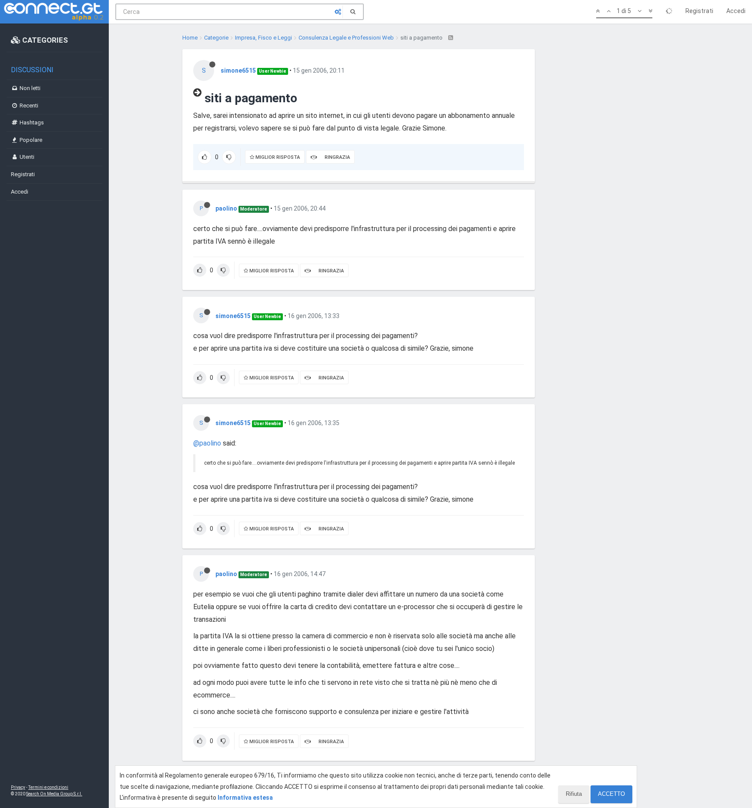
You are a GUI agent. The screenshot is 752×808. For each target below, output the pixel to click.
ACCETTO (611, 794)
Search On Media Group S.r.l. (54, 793)
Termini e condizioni (48, 787)
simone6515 (238, 70)
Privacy (18, 787)
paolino (226, 208)
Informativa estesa (245, 797)
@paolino (207, 443)
